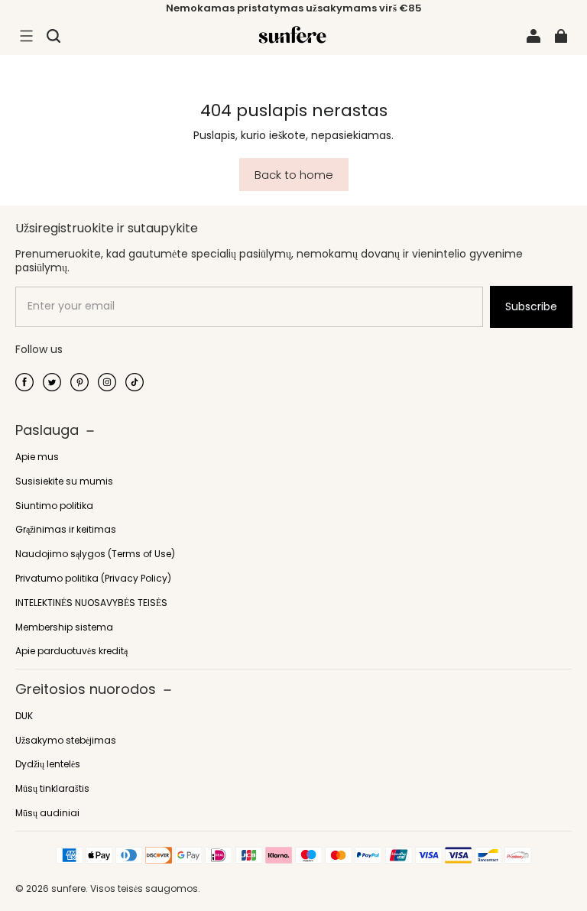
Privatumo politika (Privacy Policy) (93, 578)
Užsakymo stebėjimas (65, 740)
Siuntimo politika (54, 506)
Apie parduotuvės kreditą (71, 651)
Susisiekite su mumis (64, 481)
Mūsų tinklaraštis (52, 789)
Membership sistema (64, 627)
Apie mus (37, 457)
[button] (26, 36)
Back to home (294, 175)
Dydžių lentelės (47, 764)
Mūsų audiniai (47, 813)
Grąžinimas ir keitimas (65, 530)
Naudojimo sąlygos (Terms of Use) (95, 554)
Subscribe (531, 306)
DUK (24, 716)
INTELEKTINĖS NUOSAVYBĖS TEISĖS (91, 603)
